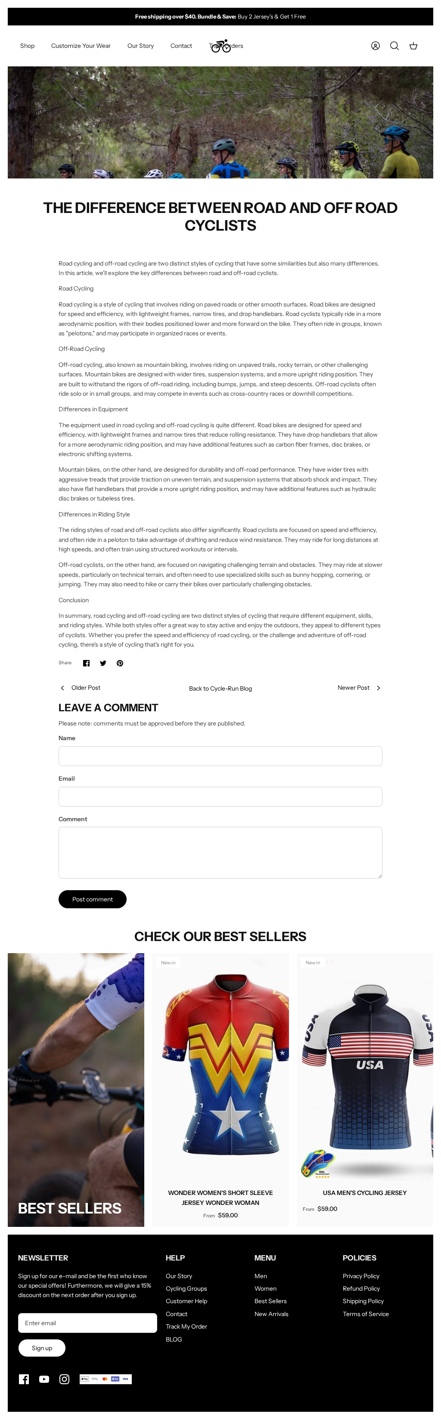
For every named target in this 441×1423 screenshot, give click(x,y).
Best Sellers (271, 1301)
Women (265, 1288)
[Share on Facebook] (86, 663)
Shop (27, 46)
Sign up (42, 1348)
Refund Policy (361, 1288)
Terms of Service (366, 1314)
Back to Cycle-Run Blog (220, 688)
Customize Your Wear (81, 46)
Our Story (140, 46)
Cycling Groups (186, 1288)
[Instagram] (64, 1379)
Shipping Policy (363, 1301)
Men (261, 1276)
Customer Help (186, 1301)
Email (67, 778)
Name (67, 738)
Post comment (92, 899)
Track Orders (226, 46)
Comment (73, 819)
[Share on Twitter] (103, 663)
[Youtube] (44, 1379)
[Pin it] (120, 663)
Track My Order (186, 1326)
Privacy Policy (361, 1276)
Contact (181, 46)
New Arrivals (272, 1314)
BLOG (174, 1339)
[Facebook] (24, 1379)
